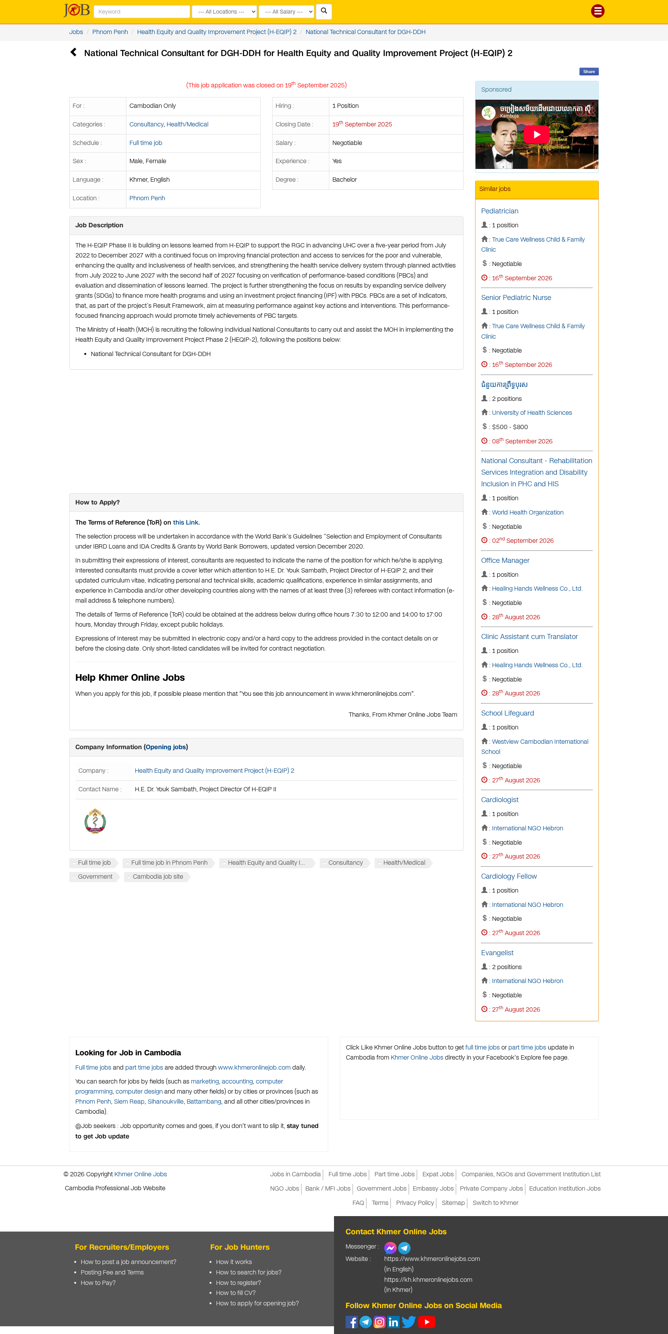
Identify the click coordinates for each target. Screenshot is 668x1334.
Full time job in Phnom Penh (169, 863)
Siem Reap (129, 1102)
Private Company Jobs (491, 1189)
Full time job (146, 143)
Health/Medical (187, 125)
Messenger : (362, 1247)
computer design (139, 1092)
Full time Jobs (348, 1174)
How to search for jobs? (248, 1273)
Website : (358, 1259)
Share (589, 71)
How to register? (238, 1283)
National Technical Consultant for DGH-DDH (366, 32)
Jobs (76, 32)
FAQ (358, 1203)
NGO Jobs (284, 1189)
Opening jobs (166, 747)
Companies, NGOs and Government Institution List (531, 1174)
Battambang (204, 1102)
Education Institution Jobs (565, 1189)
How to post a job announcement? (128, 1262)
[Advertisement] (266, 431)
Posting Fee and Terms (112, 1273)
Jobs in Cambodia (295, 1174)
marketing (205, 1082)
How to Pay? (98, 1283)
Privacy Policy (415, 1203)
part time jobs (144, 1068)
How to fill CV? (236, 1293)
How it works (234, 1262)
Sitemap (453, 1203)
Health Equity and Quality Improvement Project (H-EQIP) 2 (217, 32)
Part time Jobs (395, 1174)
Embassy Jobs (433, 1189)
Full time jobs (93, 1068)
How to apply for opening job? (257, 1304)
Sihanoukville (166, 1102)
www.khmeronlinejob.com (254, 1068)
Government (95, 877)
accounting (237, 1082)
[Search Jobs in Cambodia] (324, 12)
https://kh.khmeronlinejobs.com (428, 1280)
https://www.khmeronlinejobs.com (432, 1259)
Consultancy (147, 125)
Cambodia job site (158, 877)
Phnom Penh (110, 32)
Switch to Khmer (495, 1203)
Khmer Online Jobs (417, 1058)
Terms (380, 1203)
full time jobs (482, 1048)
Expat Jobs (438, 1174)
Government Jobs (382, 1189)
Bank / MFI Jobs (328, 1189)
